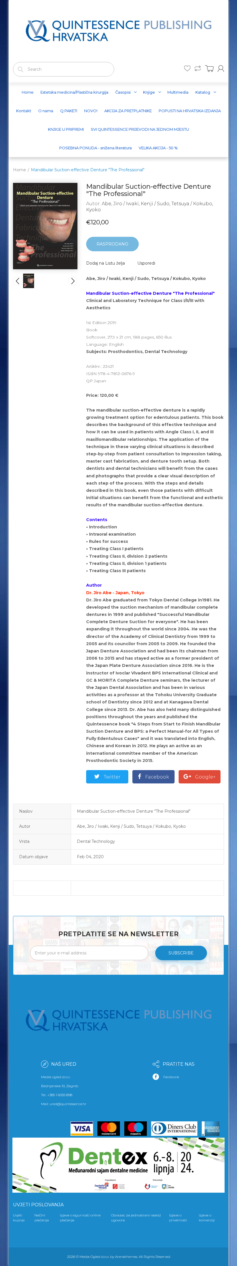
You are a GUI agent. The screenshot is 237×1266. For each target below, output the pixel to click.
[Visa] (84, 1128)
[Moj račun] (221, 68)
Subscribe (181, 953)
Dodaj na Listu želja (105, 263)
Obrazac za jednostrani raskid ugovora (136, 1217)
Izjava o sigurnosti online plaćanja (80, 1217)
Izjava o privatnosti (178, 1217)
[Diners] (176, 1128)
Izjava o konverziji (207, 1217)
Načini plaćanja (41, 1217)
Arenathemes (126, 1256)
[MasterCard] (110, 1128)
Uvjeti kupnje (19, 1217)
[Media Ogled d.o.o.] (118, 29)
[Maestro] (137, 1128)
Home (19, 169)
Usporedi (146, 263)
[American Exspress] (213, 1128)
